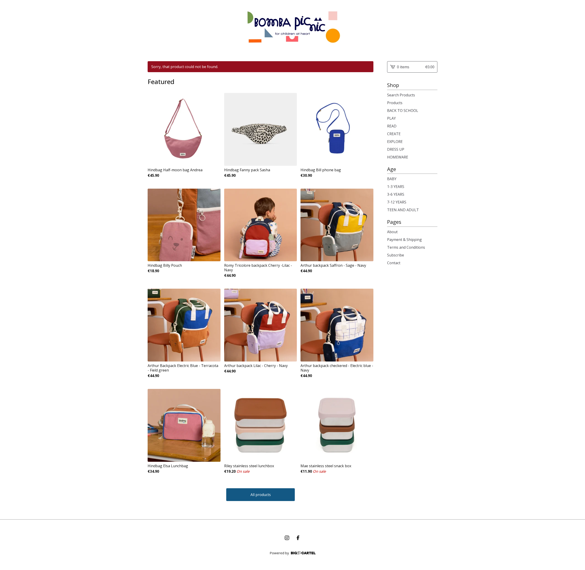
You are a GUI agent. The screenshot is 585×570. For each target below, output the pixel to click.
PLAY (391, 118)
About (392, 231)
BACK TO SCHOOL (402, 110)
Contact (393, 262)
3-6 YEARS (395, 194)
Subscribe (395, 255)
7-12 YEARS (396, 202)
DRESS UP (395, 149)
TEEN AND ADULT (403, 209)
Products (394, 102)
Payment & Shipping (404, 239)
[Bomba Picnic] (293, 27)
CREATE (394, 133)
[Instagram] (287, 537)
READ (391, 126)
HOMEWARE (397, 157)
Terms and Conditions (406, 247)
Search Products (401, 95)
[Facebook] (298, 537)
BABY (391, 178)
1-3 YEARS (395, 186)
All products (260, 494)
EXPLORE (395, 141)
